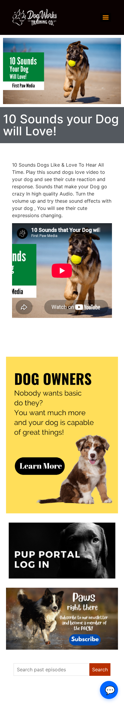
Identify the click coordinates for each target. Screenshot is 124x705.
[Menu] (105, 17)
